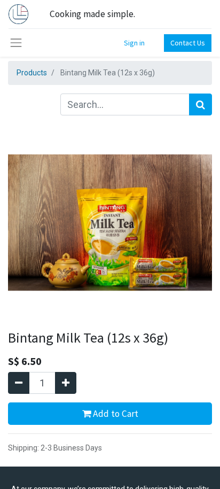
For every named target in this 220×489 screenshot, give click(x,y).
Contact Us (187, 43)
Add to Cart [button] (114, 414)
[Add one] (65, 383)
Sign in (134, 43)
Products (32, 72)
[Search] (200, 104)
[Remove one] (18, 383)
